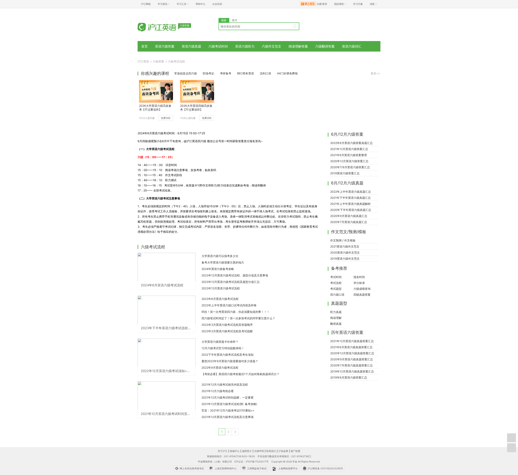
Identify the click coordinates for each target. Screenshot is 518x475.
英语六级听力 (245, 46)
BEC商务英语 (245, 73)
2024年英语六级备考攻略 (218, 269)
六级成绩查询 (361, 288)
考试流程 (336, 283)
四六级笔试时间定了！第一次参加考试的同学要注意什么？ (238, 318)
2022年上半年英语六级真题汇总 (350, 191)
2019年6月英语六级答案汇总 (348, 377)
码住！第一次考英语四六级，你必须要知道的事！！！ (236, 311)
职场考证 (208, 73)
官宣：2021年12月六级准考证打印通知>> (228, 410)
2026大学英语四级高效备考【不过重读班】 (196, 107)
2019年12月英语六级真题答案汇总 (352, 371)
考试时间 (336, 277)
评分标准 (359, 283)
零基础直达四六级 (185, 73)
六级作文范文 (271, 46)
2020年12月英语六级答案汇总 (349, 161)
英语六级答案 (164, 46)
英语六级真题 (191, 46)
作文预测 (336, 240)
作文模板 (350, 240)
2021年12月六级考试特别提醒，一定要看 (228, 397)
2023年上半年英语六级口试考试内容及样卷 (229, 305)
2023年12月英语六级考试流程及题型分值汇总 (231, 282)
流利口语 (265, 73)
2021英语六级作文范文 (344, 246)
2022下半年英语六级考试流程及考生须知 (228, 354)
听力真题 (336, 312)
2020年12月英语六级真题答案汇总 (352, 353)
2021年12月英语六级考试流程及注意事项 (228, 417)
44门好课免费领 (287, 73)
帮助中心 (200, 3)
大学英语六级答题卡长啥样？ (220, 341)
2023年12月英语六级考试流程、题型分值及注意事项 (235, 275)
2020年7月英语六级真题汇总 (348, 222)
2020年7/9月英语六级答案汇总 (350, 167)
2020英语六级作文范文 (345, 252)
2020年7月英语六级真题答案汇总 (351, 365)
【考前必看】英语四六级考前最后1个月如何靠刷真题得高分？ (240, 374)
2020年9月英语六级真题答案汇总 (351, 359)
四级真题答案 (361, 294)
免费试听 (166, 118)
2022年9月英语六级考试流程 (220, 367)
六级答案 (158, 61)
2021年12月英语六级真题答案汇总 (352, 341)
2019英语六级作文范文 (345, 258)
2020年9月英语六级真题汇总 (348, 216)
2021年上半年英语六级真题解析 (350, 203)
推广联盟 (295, 451)
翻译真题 (336, 323)
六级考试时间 (218, 46)
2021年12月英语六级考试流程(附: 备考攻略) (229, 404)
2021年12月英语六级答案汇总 (349, 149)
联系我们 (271, 451)
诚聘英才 (247, 451)
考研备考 (225, 73)
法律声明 (259, 451)
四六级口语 (337, 294)
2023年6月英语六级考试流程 (220, 298)
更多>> (375, 73)
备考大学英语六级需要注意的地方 (223, 262)
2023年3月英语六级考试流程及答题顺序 (227, 324)
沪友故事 (283, 451)
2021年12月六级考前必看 (218, 391)
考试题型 (336, 288)
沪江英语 (143, 61)
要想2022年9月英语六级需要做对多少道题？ (230, 361)
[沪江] (163, 27)
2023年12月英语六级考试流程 (221, 288)
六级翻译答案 (325, 46)
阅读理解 (336, 317)
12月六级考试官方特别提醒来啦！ (223, 348)
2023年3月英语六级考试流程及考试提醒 (227, 331)
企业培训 (217, 3)
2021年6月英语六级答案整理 (348, 155)
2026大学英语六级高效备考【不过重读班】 (155, 107)
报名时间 (359, 277)
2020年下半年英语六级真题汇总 (350, 210)
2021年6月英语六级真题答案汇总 (351, 347)
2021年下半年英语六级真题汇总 (350, 197)
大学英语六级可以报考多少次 (220, 256)
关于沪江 (222, 451)
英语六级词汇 (351, 46)
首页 (144, 46)
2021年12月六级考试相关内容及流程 (225, 384)
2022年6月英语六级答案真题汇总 (351, 143)
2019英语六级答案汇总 (345, 173)
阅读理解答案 (298, 46)
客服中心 (235, 451)
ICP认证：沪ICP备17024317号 (251, 461)
